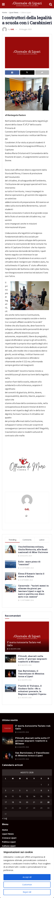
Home (4, 12)
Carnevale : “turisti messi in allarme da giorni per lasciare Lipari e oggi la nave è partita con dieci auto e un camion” (33, 591)
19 (20, 802)
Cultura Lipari (25, 12)
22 (41, 802)
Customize (27, 884)
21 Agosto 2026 (25, 698)
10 (6, 796)
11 (13, 796)
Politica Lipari (9, 842)
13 (27, 796)
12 (20, 796)
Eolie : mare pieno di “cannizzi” (29, 563)
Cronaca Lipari (9, 838)
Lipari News (13, 12)
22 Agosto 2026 (14, 649)
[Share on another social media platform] (42, 72)
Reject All (27, 892)
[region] (27, 872)
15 (41, 796)
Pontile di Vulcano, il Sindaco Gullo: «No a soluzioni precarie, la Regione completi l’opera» (32, 689)
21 (34, 802)
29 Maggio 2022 (25, 29)
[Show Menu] (3, 4)
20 (27, 802)
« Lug (4, 818)
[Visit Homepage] (27, 4)
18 (13, 802)
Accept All (27, 877)
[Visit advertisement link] (27, 466)
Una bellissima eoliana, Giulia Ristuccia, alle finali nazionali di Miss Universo (33, 549)
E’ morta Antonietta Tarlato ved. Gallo (24, 644)
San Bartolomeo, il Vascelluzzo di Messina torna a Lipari (31, 673)
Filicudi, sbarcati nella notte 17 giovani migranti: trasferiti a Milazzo (32, 659)
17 (6, 802)
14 (34, 796)
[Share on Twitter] (27, 72)
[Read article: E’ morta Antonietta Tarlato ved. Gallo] (27, 637)
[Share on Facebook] (12, 72)
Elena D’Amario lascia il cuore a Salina (31, 575)
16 (48, 796)
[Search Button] (50, 4)
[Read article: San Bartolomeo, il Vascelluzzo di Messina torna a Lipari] (10, 673)
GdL (12, 29)
